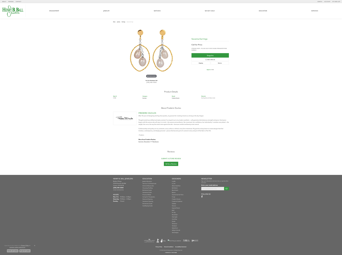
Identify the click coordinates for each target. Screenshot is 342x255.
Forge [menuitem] (173, 197)
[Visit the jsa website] (174, 241)
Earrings (123, 21)
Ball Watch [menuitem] (175, 188)
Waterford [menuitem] (175, 228)
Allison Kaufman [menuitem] (176, 186)
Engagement (54, 11)
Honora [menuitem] (174, 206)
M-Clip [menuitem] (174, 212)
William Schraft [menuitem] (176, 230)
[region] (151, 51)
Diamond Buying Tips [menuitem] (148, 186)
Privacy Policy (159, 246)
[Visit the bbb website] (158, 240)
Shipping (201, 63)
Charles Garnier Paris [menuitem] (177, 194)
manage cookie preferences (17, 247)
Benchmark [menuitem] (175, 190)
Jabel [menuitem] (173, 210)
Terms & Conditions (168, 246)
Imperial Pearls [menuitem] (176, 208)
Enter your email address (209, 185)
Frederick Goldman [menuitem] (177, 201)
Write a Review (171, 164)
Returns (220, 63)
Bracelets (147, 141)
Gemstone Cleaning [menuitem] (147, 201)
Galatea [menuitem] (174, 203)
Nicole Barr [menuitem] (175, 214)
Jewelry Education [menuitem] (147, 181)
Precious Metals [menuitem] (146, 194)
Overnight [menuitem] (174, 217)
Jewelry (106, 11)
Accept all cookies (25, 251)
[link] (4, 1)
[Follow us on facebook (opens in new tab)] (202, 197)
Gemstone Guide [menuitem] (147, 192)
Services (314, 11)
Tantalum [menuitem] (174, 226)
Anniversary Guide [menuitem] (147, 203)
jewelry (118, 21)
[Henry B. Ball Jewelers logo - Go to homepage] (13, 10)
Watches (157, 11)
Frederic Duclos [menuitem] (176, 199)
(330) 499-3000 (151, 82)
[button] (319, 1)
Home (114, 21)
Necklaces (156, 141)
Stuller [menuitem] (173, 221)
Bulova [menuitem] (173, 192)
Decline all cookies (12, 251)
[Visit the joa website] (163, 240)
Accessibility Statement (180, 246)
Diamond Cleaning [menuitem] (147, 199)
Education (263, 11)
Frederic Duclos (175, 98)
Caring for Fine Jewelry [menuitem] (148, 197)
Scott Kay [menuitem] (174, 219)
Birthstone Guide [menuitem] (147, 190)
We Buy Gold (210, 11)
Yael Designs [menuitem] (175, 232)
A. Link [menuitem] (173, 183)
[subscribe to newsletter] (226, 188)
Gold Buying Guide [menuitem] (147, 206)
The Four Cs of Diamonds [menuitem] (149, 183)
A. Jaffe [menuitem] (173, 181)
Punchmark (174, 252)
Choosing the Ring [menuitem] (147, 188)
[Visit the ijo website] (195, 240)
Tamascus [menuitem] (174, 223)
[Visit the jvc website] (186, 240)
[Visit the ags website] (149, 240)
